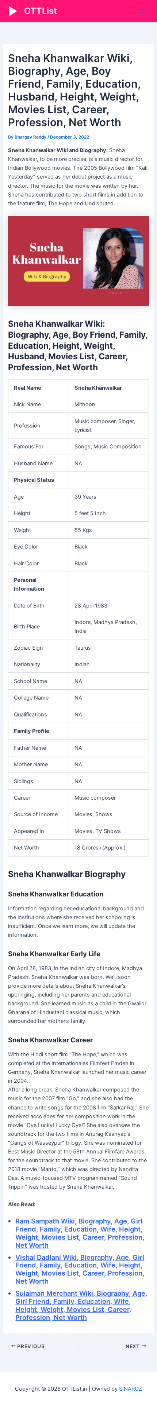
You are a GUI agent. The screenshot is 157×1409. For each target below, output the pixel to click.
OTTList (40, 10)
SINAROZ (130, 1389)
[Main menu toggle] (142, 11)
